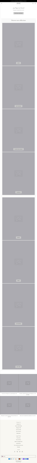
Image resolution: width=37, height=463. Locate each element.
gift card (18, 366)
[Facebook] (15, 451)
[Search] (33, 3)
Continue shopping (18, 13)
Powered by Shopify (18, 461)
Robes (18, 280)
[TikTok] (22, 451)
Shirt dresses (18, 106)
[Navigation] (1, 3)
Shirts (18, 63)
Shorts (18, 237)
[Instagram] (20, 451)
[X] (17, 451)
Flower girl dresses (19, 149)
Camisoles (19, 192)
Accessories (18, 323)
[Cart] (35, 3)
